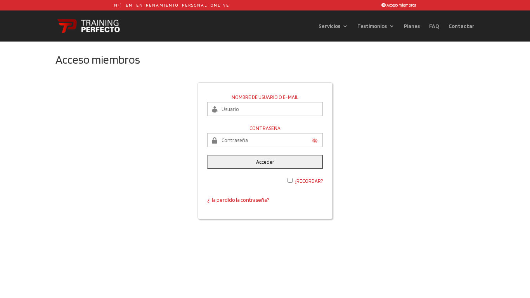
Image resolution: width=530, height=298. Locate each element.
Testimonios (372, 26)
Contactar (462, 26)
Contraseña (265, 128)
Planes (412, 26)
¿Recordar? (308, 181)
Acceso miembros (401, 5)
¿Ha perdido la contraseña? (238, 200)
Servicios (329, 26)
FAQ (434, 26)
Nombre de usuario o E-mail (265, 97)
